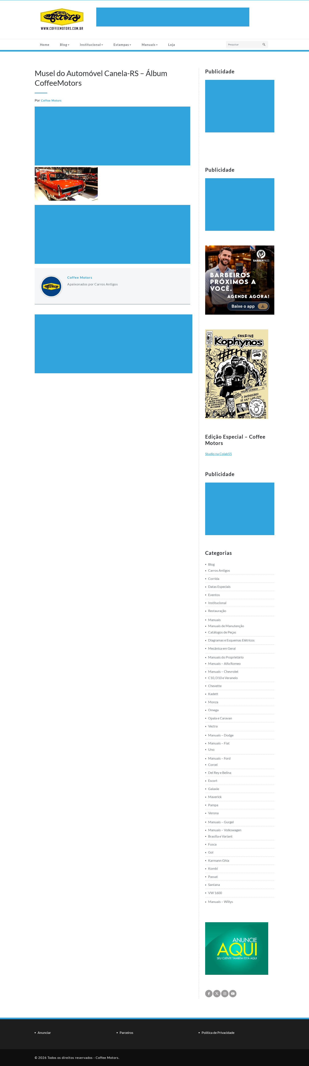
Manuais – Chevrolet (223, 671)
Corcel (213, 765)
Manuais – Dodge (221, 735)
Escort (212, 780)
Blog (63, 44)
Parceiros (126, 1032)
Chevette (215, 686)
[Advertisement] (173, 17)
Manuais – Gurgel (221, 822)
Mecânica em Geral (222, 648)
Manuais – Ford (219, 758)
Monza (213, 702)
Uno (211, 749)
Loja (171, 44)
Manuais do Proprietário (226, 657)
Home (44, 44)
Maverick (215, 797)
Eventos (214, 595)
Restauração (217, 611)
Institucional (90, 44)
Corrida (213, 578)
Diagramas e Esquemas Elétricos (231, 640)
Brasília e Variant (220, 836)
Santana (214, 885)
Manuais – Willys (220, 902)
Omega (213, 710)
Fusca (212, 844)
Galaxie (213, 789)
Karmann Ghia (218, 860)
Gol (210, 852)
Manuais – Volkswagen (224, 830)
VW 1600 (215, 893)
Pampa (213, 805)
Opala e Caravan (220, 718)
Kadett (213, 694)
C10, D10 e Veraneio (223, 678)
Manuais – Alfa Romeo (224, 663)
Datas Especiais (219, 586)
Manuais (149, 44)
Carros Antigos (219, 570)
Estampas (121, 44)
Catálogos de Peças (222, 632)
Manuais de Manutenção (226, 626)
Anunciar (44, 1032)
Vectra (213, 726)
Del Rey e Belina (219, 772)
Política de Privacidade (218, 1032)
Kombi (213, 868)
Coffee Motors (51, 100)
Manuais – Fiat (219, 743)
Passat (213, 877)
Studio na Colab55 (218, 454)
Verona (213, 813)
